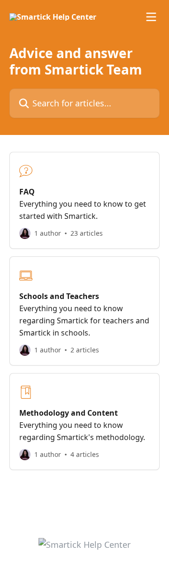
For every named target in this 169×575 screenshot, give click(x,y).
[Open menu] (151, 16)
